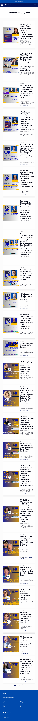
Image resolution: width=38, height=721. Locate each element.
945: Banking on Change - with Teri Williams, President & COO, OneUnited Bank (26, 571)
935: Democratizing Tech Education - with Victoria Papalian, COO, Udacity (26, 593)
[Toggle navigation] (35, 4)
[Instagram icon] (9, 713)
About (4, 702)
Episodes (4, 701)
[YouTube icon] (3, 713)
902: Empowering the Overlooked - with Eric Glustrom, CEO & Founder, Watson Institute (26, 641)
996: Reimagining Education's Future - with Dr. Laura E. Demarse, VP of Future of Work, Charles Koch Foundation (27, 367)
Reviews (4, 705)
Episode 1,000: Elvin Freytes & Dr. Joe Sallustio (26, 345)
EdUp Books (21, 702)
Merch (20, 706)
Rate (20, 705)
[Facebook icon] (7, 713)
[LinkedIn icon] (5, 713)
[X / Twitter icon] (10, 713)
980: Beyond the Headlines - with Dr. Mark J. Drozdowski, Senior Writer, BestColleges (26, 447)
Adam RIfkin (26, 557)
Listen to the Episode (24, 46)
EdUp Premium (22, 707)
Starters (21, 701)
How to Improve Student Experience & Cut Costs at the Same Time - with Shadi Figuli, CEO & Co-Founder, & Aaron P (26, 91)
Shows (4, 706)
